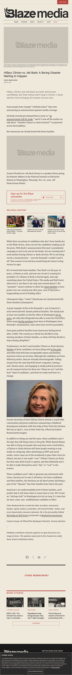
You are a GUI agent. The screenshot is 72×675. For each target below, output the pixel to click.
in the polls (56, 349)
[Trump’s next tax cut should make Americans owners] (36, 221)
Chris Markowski (11, 80)
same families (50, 287)
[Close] (69, 655)
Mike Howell (32, 610)
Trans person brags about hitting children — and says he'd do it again (14, 231)
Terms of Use (37, 199)
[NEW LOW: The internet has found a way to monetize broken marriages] (15, 602)
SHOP (49, 22)
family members (25, 321)
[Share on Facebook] (27, 557)
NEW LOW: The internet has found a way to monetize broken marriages (15, 616)
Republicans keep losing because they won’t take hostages (36, 616)
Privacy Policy (29, 199)
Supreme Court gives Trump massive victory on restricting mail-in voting (56, 231)
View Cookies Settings (35, 671)
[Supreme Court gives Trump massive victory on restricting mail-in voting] (56, 221)
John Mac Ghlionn (13, 610)
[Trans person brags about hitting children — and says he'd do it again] (15, 221)
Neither (10, 349)
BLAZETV (41, 22)
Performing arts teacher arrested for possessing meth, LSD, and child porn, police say (56, 616)
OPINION (24, 22)
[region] (36, 663)
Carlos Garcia (53, 610)
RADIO (32, 22)
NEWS (16, 22)
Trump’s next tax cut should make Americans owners (35, 230)
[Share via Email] (38, 557)
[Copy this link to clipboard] (44, 557)
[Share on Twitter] (33, 557)
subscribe (62, 2)
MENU (56, 22)
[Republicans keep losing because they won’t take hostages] (36, 602)
